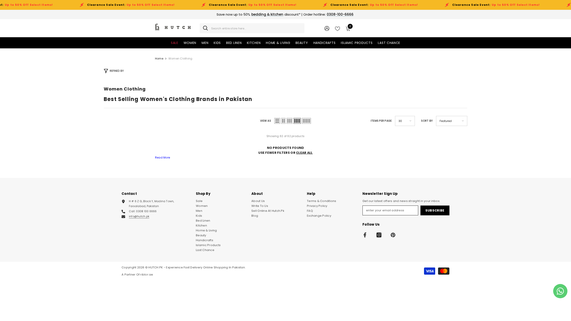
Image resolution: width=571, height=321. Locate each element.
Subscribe (435, 210)
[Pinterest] (393, 235)
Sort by (427, 121)
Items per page (381, 121)
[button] (277, 121)
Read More (162, 157)
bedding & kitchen (267, 14)
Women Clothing (180, 58)
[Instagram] (379, 235)
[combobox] (256, 28)
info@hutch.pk (139, 216)
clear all (304, 152)
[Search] (252, 28)
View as (265, 121)
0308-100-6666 (340, 14)
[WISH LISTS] (337, 28)
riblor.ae (146, 274)
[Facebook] (365, 235)
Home (159, 58)
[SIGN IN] (326, 28)
